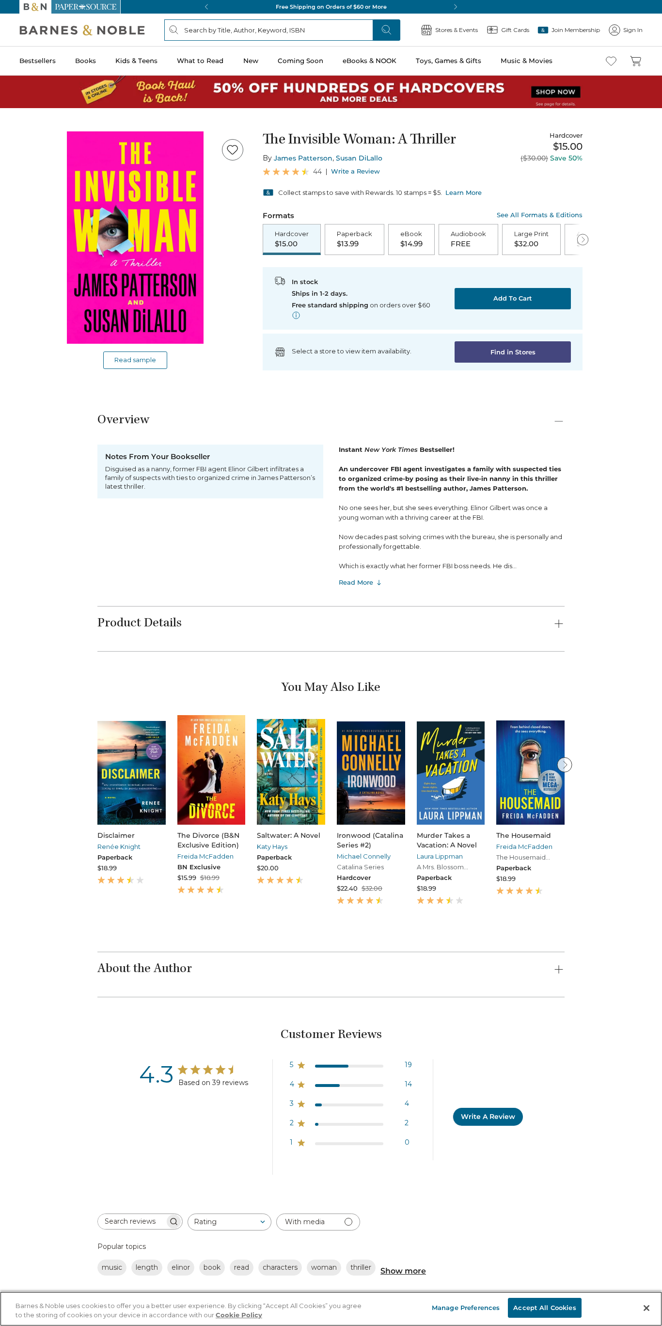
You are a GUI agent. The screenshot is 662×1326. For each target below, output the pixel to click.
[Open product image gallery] (135, 237)
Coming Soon (300, 60)
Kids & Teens (136, 60)
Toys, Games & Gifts (448, 60)
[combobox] (229, 1222)
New (250, 60)
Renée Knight (119, 846)
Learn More (463, 192)
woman (324, 1267)
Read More (356, 582)
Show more (403, 1271)
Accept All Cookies (544, 1307)
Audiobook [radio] (468, 239)
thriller (360, 1267)
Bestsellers (37, 60)
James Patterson (303, 158)
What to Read (200, 60)
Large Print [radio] (531, 239)
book (212, 1267)
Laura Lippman (440, 856)
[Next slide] (564, 764)
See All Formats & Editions (540, 215)
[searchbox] (131, 1221)
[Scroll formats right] (582, 240)
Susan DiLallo (359, 158)
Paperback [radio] (354, 239)
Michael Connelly (364, 856)
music (112, 1267)
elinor (181, 1267)
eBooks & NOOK (369, 60)
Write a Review (355, 171)
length (147, 1267)
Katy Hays (272, 846)
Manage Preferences (466, 1307)
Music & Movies (526, 60)
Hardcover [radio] (292, 239)
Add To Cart (512, 298)
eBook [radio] (411, 239)
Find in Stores (513, 352)
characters (280, 1267)
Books (85, 60)
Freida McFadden (205, 856)
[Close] (646, 1308)
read (241, 1267)
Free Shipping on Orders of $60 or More (331, 6)
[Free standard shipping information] (296, 315)
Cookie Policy (239, 1315)
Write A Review (488, 1116)
